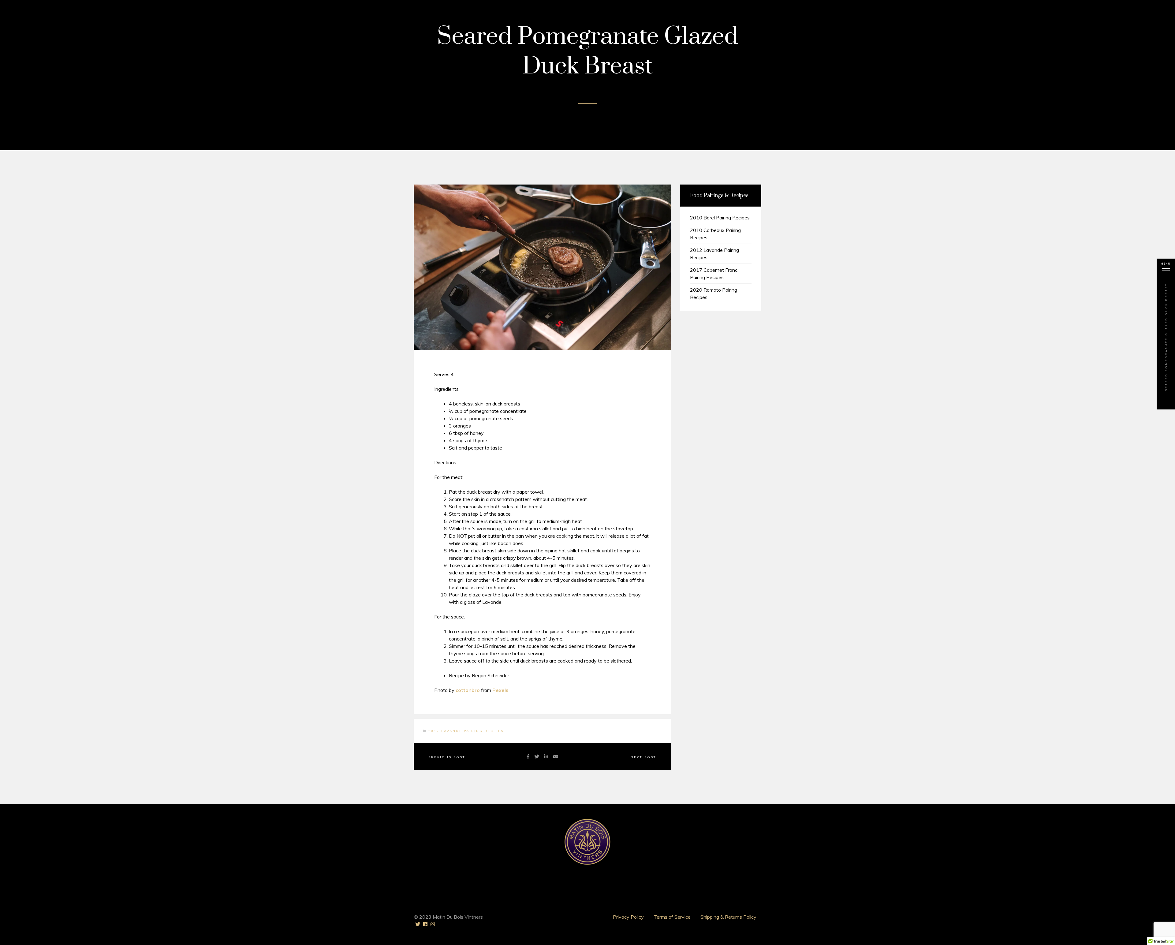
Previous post (446, 757)
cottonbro (468, 690)
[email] (556, 756)
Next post (643, 757)
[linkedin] (546, 756)
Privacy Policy (628, 917)
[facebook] (528, 756)
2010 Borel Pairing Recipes (720, 218)
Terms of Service (672, 917)
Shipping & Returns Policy (728, 917)
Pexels (500, 690)
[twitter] (537, 756)
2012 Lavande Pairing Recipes (466, 731)
